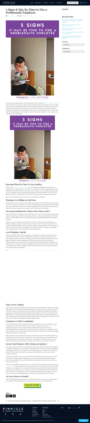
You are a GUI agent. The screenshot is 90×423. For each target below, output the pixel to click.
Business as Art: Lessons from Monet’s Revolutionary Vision (72, 29)
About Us (45, 2)
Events (52, 2)
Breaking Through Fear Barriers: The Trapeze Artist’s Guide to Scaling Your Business (71, 37)
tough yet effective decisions (51, 103)
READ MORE (52, 420)
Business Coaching (26, 15)
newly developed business (21, 187)
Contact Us (59, 2)
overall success (10, 366)
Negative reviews (52, 326)
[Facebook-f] (5, 414)
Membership (38, 2)
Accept (83, 420)
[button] (7, 396)
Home (31, 2)
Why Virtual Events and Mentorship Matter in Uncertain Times (73, 33)
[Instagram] (13, 414)
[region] (45, 420)
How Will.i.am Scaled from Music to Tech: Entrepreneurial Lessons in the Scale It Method (72, 21)
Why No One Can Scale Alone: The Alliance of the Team (71, 25)
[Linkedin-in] (20, 414)
